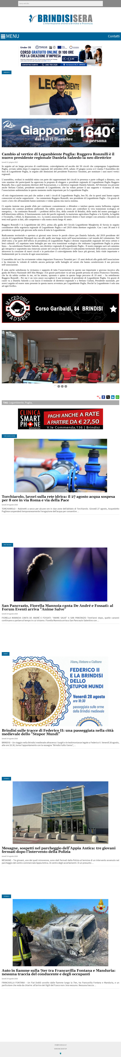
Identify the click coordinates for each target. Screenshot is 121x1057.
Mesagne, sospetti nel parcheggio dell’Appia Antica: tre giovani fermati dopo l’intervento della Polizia (59, 850)
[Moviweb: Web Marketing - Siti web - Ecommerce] (60, 1056)
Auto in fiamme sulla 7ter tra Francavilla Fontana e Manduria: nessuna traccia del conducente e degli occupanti (59, 972)
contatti (114, 36)
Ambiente (7, 72)
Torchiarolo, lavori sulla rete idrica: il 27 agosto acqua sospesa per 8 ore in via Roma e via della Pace (58, 498)
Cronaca (6, 779)
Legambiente (16, 403)
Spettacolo (7, 545)
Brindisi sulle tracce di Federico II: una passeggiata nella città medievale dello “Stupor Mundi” (58, 732)
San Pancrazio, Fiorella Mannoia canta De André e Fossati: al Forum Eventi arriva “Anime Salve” (57, 608)
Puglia (28, 403)
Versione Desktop (60, 1049)
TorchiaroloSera (9, 436)
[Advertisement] (60, 528)
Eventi (6, 654)
